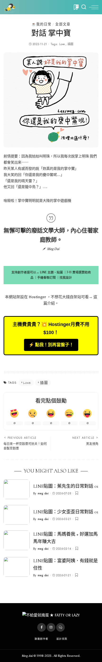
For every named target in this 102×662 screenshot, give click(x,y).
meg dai (43, 493)
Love (62, 44)
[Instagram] (51, 627)
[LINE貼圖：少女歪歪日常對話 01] (17, 515)
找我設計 (66, 277)
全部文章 (62, 24)
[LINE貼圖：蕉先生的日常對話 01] (17, 489)
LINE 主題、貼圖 (51, 272)
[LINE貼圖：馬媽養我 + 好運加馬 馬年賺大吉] (17, 540)
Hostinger (37, 297)
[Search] (84, 7)
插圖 (71, 44)
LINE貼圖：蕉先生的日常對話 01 (65, 486)
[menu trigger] (93, 7)
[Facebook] (41, 627)
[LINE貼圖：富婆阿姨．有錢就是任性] (17, 567)
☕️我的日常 (41, 24)
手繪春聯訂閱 (46, 277)
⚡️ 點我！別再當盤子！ (51, 344)
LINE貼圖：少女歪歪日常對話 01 (65, 512)
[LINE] (60, 627)
